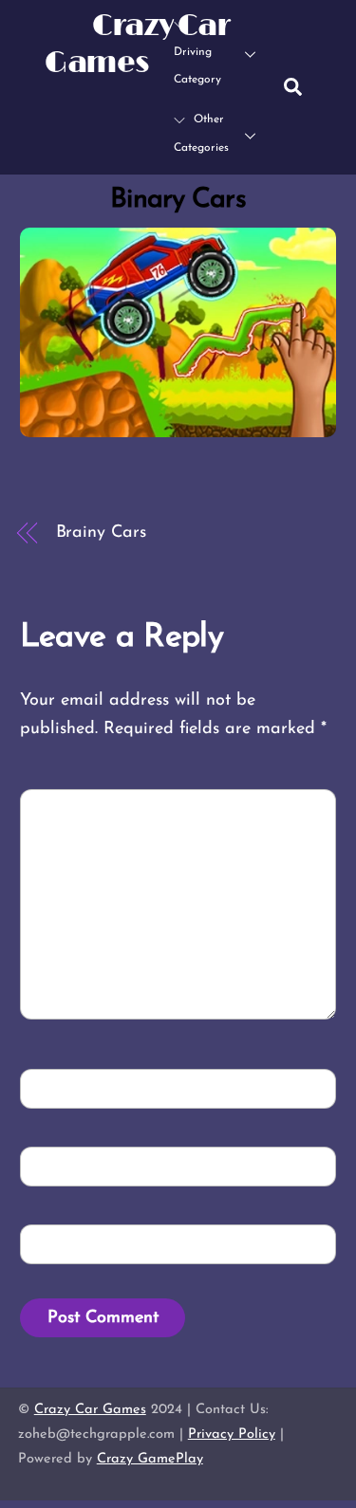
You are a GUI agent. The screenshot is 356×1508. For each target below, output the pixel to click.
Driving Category (197, 66)
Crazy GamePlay (150, 1459)
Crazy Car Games (90, 1410)
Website (62, 1244)
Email (59, 1166)
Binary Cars (178, 199)
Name (58, 1087)
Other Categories (201, 134)
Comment (75, 807)
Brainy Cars (101, 533)
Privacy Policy (231, 1434)
